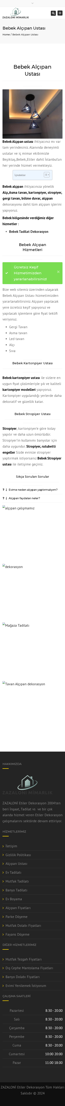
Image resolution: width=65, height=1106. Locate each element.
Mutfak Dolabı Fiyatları (23, 925)
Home (6, 34)
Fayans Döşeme (18, 934)
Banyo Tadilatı (16, 890)
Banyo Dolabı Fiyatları (23, 977)
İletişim (11, 846)
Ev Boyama (14, 899)
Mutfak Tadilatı (17, 881)
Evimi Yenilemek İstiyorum (26, 985)
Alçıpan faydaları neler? (24, 498)
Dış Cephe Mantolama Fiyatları (29, 968)
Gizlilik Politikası (18, 855)
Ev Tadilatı (13, 872)
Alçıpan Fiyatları (18, 908)
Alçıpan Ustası (16, 863)
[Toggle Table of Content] (45, 175)
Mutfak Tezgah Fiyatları (24, 959)
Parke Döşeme (17, 916)
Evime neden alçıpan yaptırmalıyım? (33, 489)
